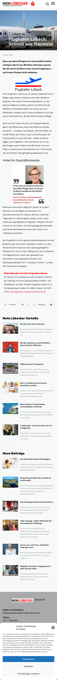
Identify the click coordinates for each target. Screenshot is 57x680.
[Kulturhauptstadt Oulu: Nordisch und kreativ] (10, 482)
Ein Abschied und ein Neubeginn (35, 459)
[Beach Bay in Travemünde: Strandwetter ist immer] (10, 408)
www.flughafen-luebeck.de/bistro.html (27, 291)
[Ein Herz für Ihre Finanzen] (10, 328)
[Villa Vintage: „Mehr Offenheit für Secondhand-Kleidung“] (10, 525)
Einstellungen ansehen (28, 673)
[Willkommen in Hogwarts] (10, 368)
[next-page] (8, 445)
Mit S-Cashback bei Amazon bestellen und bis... (33, 384)
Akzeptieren (28, 659)
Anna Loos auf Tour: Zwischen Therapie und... (34, 546)
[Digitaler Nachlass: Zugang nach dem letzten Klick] (10, 570)
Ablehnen (28, 666)
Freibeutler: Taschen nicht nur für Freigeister (36, 426)
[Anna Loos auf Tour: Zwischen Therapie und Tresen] (10, 549)
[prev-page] (4, 445)
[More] (51, 304)
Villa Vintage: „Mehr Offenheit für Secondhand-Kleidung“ (36, 522)
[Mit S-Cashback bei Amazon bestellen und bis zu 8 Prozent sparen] (10, 387)
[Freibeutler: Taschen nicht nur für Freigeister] (10, 429)
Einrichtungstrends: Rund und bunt (36, 501)
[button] (53, 627)
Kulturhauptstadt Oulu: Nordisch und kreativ (35, 479)
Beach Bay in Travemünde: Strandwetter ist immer (32, 405)
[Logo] (18, 4)
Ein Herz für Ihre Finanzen (32, 323)
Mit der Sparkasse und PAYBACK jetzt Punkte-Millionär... (35, 344)
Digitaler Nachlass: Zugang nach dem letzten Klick (35, 567)
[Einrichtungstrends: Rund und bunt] (10, 506)
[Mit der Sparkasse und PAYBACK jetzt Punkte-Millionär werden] (10, 347)
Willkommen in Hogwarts (32, 364)
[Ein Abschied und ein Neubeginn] (10, 463)
